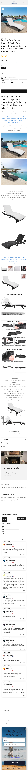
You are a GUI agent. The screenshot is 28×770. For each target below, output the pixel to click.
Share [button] (4, 446)
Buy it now (14, 91)
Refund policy (6, 720)
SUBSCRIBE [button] (14, 762)
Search (4, 713)
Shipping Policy (6, 723)
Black (3, 67)
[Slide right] (16, 35)
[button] (1, 2)
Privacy (18, 757)
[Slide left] (11, 35)
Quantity (2, 70)
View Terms (13, 757)
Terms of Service (6, 717)
